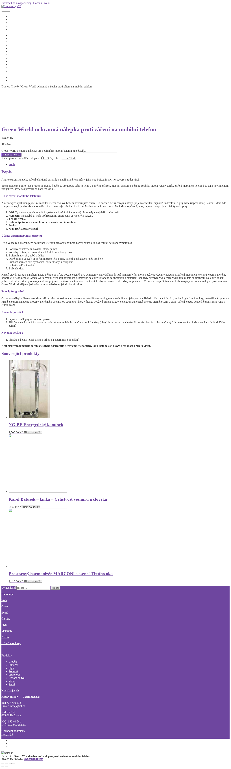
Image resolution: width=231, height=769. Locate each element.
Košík (12, 48)
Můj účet (14, 51)
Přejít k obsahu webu (38, 3)
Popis (12, 164)
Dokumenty (15, 16)
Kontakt (13, 29)
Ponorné (13, 671)
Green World (69, 158)
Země (4, 612)
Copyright (14, 38)
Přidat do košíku (11, 154)
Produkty (14, 19)
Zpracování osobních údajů (24, 70)
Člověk (15, 86)
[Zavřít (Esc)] (2, 763)
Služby (13, 22)
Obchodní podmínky (20, 58)
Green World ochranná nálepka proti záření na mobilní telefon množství (42, 150)
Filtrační (13, 664)
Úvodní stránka (17, 35)
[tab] (119, 164)
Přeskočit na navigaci (13, 3)
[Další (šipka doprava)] (6, 766)
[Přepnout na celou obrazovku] (10, 763)
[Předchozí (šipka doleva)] (2, 766)
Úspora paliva (17, 677)
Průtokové (14, 674)
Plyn (4, 624)
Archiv (5, 637)
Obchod (13, 25)
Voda (4, 600)
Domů (5, 86)
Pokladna (14, 61)
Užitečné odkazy (18, 67)
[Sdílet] (6, 763)
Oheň (4, 606)
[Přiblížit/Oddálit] (13, 763)
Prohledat (14, 743)
